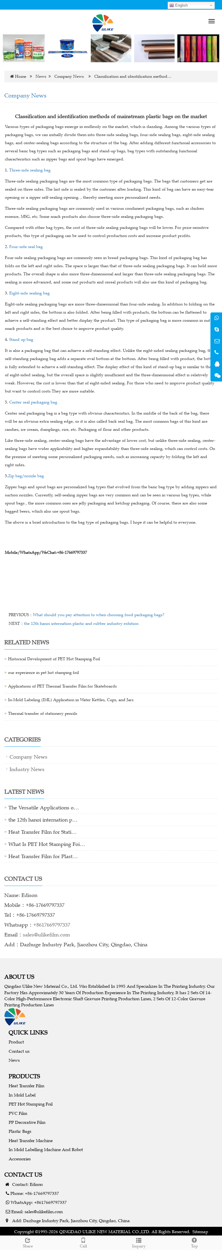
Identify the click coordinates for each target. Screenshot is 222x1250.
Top (194, 1246)
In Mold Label (22, 1095)
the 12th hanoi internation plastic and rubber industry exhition (81, 623)
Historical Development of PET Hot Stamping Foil (54, 658)
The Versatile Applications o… (43, 807)
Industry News (27, 769)
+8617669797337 (51, 925)
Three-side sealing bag (30, 170)
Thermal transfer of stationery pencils (42, 713)
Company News (69, 76)
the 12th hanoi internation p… (42, 820)
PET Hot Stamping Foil (31, 1104)
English (181, 5)
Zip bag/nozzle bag (26, 475)
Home (20, 76)
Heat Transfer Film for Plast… (43, 856)
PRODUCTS (24, 1076)
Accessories (20, 1159)
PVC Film (18, 1113)
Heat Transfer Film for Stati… (42, 832)
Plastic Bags (20, 1131)
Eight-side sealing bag (29, 293)
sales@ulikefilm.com (46, 934)
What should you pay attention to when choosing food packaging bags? (98, 614)
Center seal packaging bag (33, 402)
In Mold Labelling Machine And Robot (46, 1149)
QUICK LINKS (28, 1032)
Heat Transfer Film (26, 1085)
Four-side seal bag (26, 246)
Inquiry (139, 1246)
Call (83, 1246)
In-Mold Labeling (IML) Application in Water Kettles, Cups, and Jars (71, 699)
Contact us (19, 1051)
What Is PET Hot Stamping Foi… (46, 844)
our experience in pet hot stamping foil (43, 672)
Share (28, 1246)
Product (16, 1042)
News (41, 76)
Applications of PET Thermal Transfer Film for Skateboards (62, 686)
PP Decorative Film (27, 1122)
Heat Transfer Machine (31, 1140)
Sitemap (200, 1231)
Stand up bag (20, 339)
